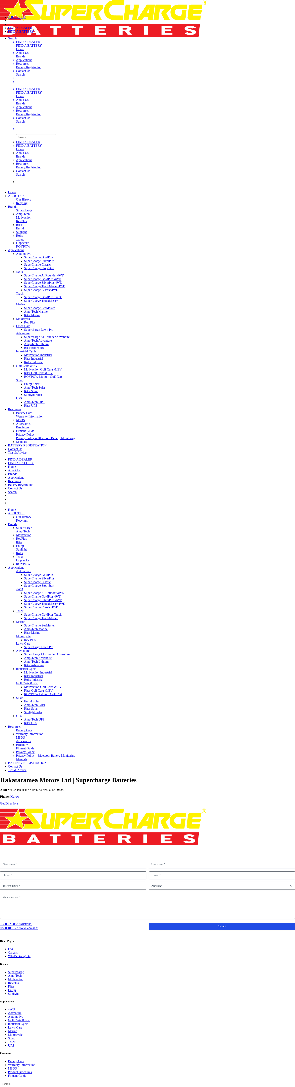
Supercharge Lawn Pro (38, 329)
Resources (22, 63)
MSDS (20, 420)
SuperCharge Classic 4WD (41, 290)
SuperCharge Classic (37, 264)
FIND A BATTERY (29, 45)
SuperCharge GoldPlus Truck (43, 297)
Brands (20, 56)
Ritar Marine (32, 315)
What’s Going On (19, 956)
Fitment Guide (25, 431)
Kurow (14, 796)
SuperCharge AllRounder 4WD (44, 275)
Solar (19, 380)
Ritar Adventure (34, 347)
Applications (24, 60)
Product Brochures (20, 1072)
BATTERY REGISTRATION (27, 445)
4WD (19, 271)
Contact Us (23, 71)
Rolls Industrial (33, 362)
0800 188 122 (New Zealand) (19, 928)
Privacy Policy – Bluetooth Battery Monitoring (45, 438)
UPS (19, 398)
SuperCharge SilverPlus (39, 261)
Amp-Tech (23, 214)
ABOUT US (16, 196)
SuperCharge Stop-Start (39, 268)
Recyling (21, 203)
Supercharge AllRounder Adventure (47, 337)
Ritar (19, 224)
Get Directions (9, 803)
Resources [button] (14, 409)
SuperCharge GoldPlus (38, 257)
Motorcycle (23, 318)
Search (20, 74)
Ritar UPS (30, 405)
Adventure (23, 333)
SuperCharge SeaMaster (39, 308)
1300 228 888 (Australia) (16, 924)
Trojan (20, 239)
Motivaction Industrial (38, 355)
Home (20, 49)
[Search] (20, 1083)
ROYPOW (23, 246)
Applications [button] (16, 250)
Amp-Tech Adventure (38, 340)
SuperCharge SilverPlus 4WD (43, 282)
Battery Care (24, 413)
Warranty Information (29, 416)
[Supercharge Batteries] (147, 6)
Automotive (23, 253)
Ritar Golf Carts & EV (38, 373)
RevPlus (21, 221)
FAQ (11, 949)
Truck (19, 293)
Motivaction (23, 217)
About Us (22, 52)
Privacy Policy (25, 434)
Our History (23, 199)
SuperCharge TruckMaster (41, 300)
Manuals (21, 441)
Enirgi (20, 228)
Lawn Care (23, 326)
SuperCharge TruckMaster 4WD (44, 286)
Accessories (23, 423)
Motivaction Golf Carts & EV (43, 369)
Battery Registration (28, 67)
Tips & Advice (17, 452)
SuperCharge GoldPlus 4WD (42, 279)
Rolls (19, 235)
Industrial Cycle (26, 351)
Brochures (22, 427)
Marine (20, 304)
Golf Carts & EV (27, 365)
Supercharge (24, 210)
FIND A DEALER (28, 42)
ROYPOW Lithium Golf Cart (43, 376)
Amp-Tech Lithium (36, 344)
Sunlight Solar (33, 394)
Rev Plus (30, 322)
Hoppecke (22, 243)
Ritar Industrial (33, 358)
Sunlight (21, 232)
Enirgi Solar (31, 384)
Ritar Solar (31, 391)
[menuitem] (151, 112)
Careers (13, 952)
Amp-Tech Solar (34, 387)
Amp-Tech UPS (34, 402)
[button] (151, 85)
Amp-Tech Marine (36, 311)
